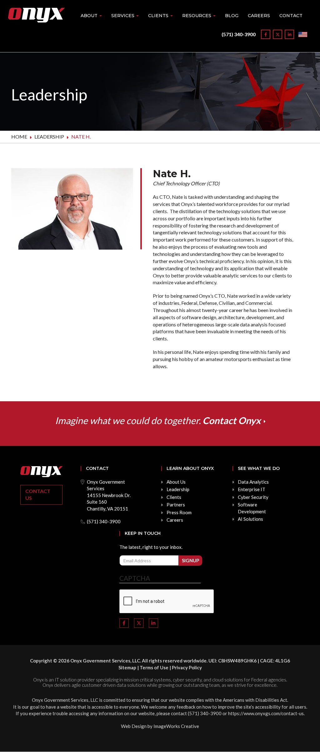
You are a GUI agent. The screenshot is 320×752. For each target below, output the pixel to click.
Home (19, 136)
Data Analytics (253, 482)
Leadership (49, 136)
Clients (159, 15)
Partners (176, 504)
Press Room (179, 512)
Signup (190, 560)
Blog (231, 15)
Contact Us (37, 494)
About (90, 15)
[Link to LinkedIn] (289, 34)
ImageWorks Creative (176, 726)
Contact (290, 15)
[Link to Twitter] (277, 34)
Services (123, 15)
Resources (197, 15)
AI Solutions (250, 519)
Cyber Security (253, 497)
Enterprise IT (251, 489)
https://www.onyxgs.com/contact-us (266, 713)
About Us (176, 482)
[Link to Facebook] (265, 34)
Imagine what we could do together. (158, 420)
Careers (259, 15)
